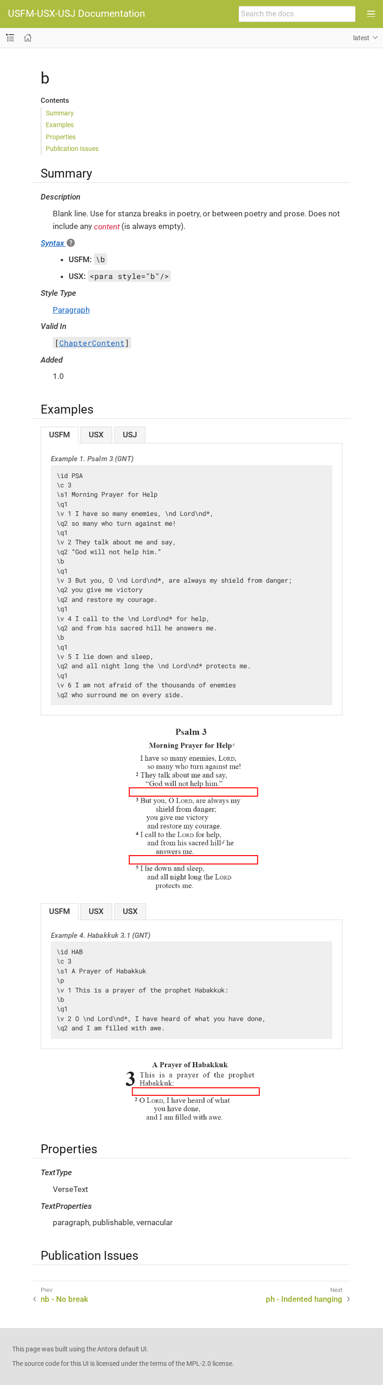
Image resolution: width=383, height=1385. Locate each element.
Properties (61, 137)
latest (361, 38)
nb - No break (64, 1299)
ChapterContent (92, 343)
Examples (60, 125)
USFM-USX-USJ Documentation (76, 14)
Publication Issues (72, 148)
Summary (60, 113)
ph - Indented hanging (304, 1299)
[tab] (59, 435)
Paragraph (71, 309)
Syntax (53, 243)
